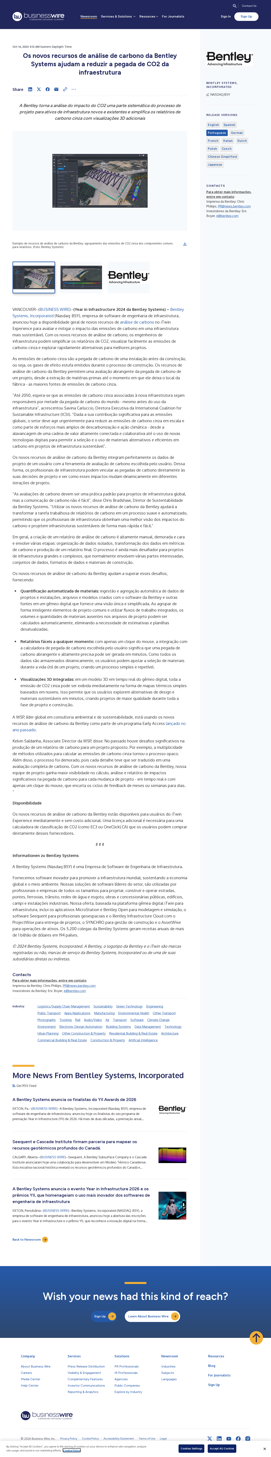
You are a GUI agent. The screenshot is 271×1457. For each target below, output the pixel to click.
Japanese (215, 164)
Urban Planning (48, 1033)
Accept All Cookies (222, 1448)
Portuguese (217, 133)
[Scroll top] (256, 1338)
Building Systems (118, 1027)
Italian (228, 141)
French (213, 141)
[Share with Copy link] (65, 89)
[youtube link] (228, 1439)
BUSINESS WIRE (54, 309)
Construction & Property (107, 1040)
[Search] (234, 6)
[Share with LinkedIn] (30, 89)
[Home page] (38, 16)
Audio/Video (93, 1020)
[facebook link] (238, 1438)
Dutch (242, 141)
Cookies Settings (191, 1448)
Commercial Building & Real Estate (62, 1040)
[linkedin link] (219, 1438)
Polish (212, 149)
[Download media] (185, 244)
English (213, 125)
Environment (46, 1027)
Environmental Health (133, 1013)
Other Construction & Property (84, 1033)
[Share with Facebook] (47, 89)
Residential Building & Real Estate (133, 1033)
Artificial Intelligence (143, 1040)
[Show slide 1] (33, 277)
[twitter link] (209, 1439)
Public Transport (49, 1013)
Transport (120, 1020)
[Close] (264, 1449)
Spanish (229, 125)
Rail (77, 1020)
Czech (227, 149)
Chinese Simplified (222, 157)
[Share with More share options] (74, 89)
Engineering (154, 1006)
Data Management (148, 1027)
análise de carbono (137, 322)
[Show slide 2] (81, 277)
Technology (173, 1027)
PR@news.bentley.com (79, 986)
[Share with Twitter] (39, 89)
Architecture (170, 1033)
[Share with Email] (56, 89)
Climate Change (158, 1020)
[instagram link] (247, 1438)
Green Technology (129, 1006)
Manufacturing (104, 1013)
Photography (46, 1020)
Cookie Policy (71, 1450)
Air (107, 1020)
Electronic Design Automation (80, 1027)
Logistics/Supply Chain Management (63, 1006)
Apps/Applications (77, 1013)
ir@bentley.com (75, 991)
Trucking (65, 1020)
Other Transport (164, 1013)
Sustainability (103, 1006)
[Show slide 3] (128, 277)
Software (137, 1020)
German (237, 133)
